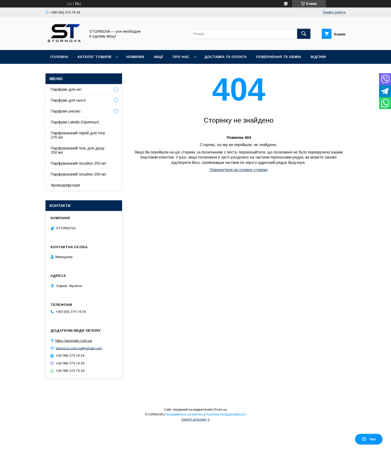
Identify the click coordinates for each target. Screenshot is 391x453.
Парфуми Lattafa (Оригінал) (75, 122)
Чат (372, 439)
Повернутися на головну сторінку (239, 170)
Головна (59, 57)
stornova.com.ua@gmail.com (79, 348)
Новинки (135, 57)
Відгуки (318, 57)
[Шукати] (303, 34)
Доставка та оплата (225, 57)
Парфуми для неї (66, 89)
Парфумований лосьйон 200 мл (78, 174)
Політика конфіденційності (226, 414)
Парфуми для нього (68, 100)
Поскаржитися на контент (184, 414)
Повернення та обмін (278, 57)
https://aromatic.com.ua (73, 341)
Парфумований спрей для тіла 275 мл (78, 135)
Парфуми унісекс (66, 111)
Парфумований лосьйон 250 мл (78, 163)
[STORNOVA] (64, 43)
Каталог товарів (94, 57)
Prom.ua (220, 410)
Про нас (181, 57)
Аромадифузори (65, 185)
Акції (158, 57)
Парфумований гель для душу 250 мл (78, 150)
